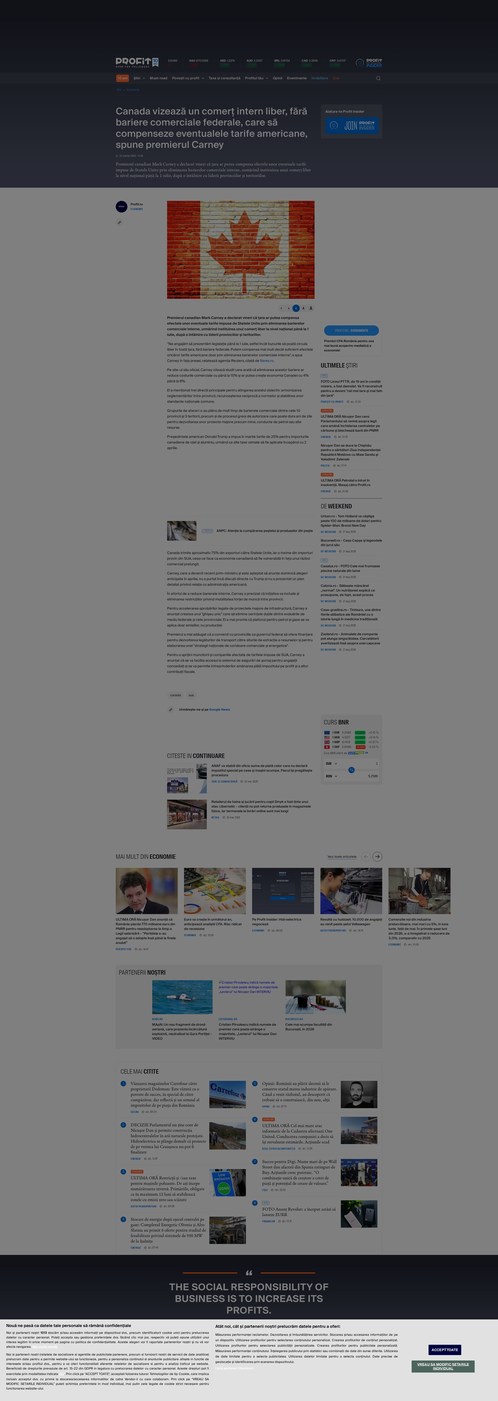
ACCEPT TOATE (445, 1350)
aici (61, 1374)
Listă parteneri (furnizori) (234, 1368)
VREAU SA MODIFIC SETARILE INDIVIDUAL (443, 1366)
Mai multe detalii (44, 1347)
